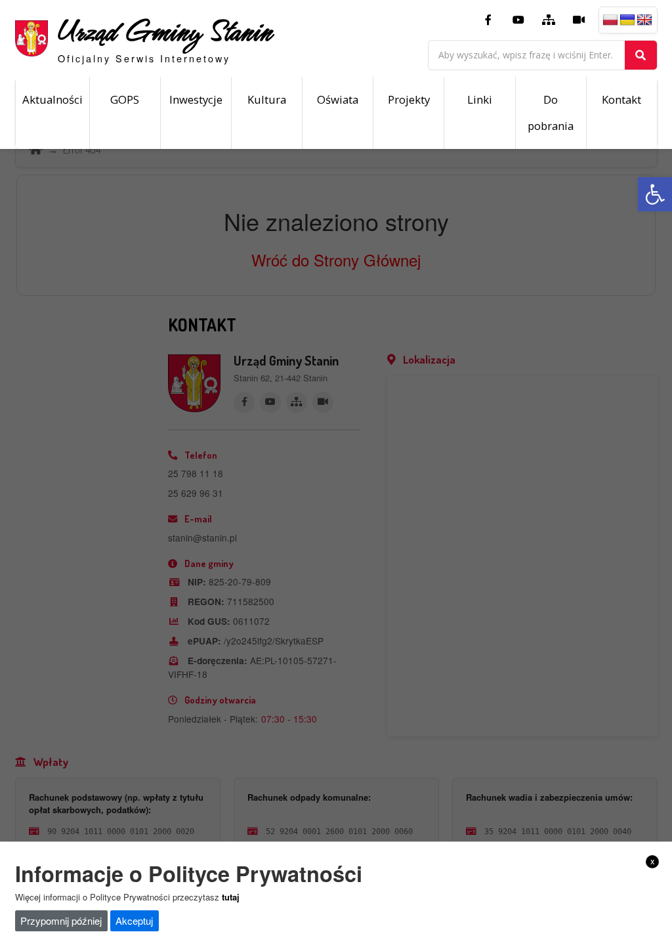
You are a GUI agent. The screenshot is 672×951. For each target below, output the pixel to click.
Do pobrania (551, 112)
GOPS (124, 99)
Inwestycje (195, 99)
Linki (479, 99)
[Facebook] (488, 20)
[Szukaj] (641, 55)
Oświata (337, 99)
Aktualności (52, 99)
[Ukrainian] (627, 20)
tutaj (231, 897)
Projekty (409, 99)
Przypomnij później (61, 920)
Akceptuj (134, 920)
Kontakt (621, 99)
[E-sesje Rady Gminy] (579, 20)
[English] (644, 20)
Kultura (266, 99)
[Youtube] (518, 20)
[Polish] (610, 20)
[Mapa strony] (549, 20)
